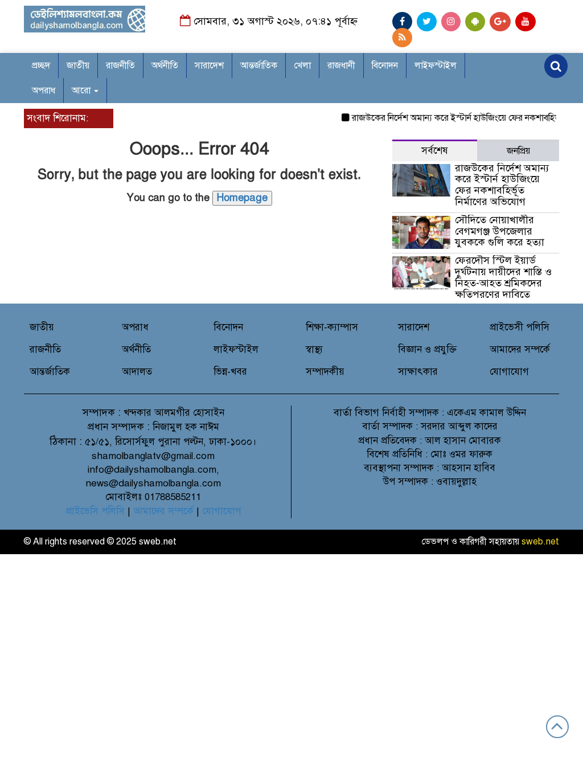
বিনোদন (385, 65)
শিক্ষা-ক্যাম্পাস (332, 327)
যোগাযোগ (509, 372)
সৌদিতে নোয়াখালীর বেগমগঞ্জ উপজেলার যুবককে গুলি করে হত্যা (501, 231)
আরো (82, 90)
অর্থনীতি (164, 65)
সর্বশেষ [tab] (434, 151)
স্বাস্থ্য (314, 349)
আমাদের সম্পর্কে (520, 349)
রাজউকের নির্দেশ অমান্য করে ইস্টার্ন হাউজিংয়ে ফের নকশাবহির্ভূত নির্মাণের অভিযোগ (502, 185)
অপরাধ (43, 90)
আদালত (137, 372)
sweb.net (540, 541)
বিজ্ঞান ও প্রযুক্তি (427, 349)
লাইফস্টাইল (435, 65)
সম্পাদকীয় (325, 372)
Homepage (242, 197)
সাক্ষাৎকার (418, 372)
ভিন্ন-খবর (230, 372)
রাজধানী (341, 65)
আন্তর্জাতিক (258, 65)
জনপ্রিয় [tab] (518, 151)
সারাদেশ (209, 65)
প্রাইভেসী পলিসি (519, 327)
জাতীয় (78, 65)
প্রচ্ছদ (41, 65)
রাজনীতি (120, 65)
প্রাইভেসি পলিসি (95, 511)
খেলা (302, 65)
